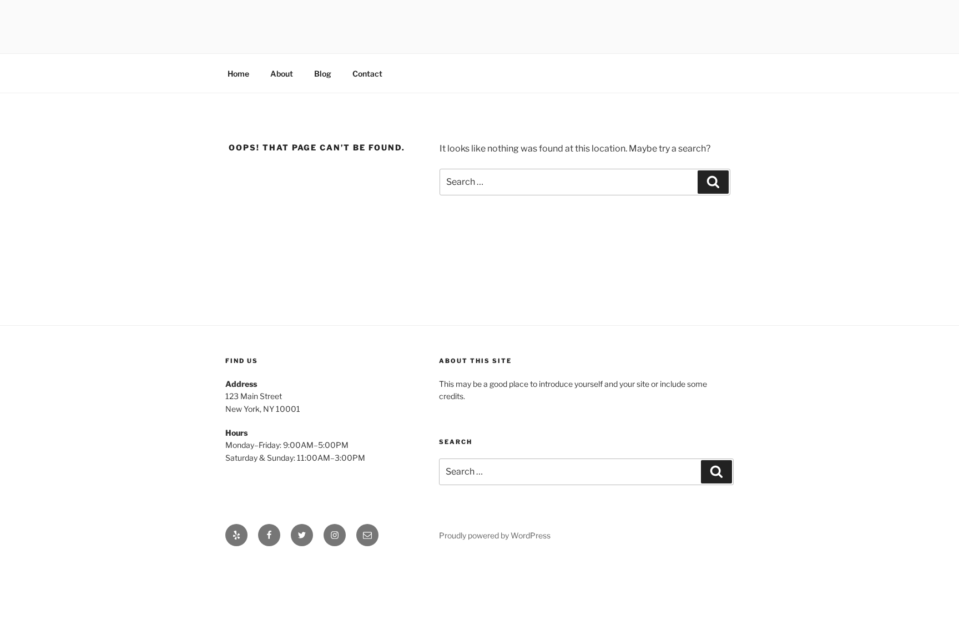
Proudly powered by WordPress (495, 535)
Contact (367, 73)
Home (238, 73)
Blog (322, 73)
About (281, 73)
